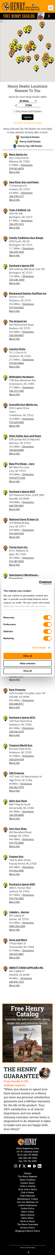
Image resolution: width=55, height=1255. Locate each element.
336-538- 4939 (16, 279)
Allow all (27, 656)
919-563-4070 (16, 168)
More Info (14, 172)
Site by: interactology (27, 1247)
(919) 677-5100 (17, 478)
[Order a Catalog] (27, 1033)
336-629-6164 (16, 759)
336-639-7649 (16, 252)
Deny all (27, 671)
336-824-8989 (16, 450)
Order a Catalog (27, 1186)
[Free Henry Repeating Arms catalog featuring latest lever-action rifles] (27, 16)
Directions (27, 165)
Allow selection (27, 663)
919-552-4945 (16, 870)
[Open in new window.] (15, 1166)
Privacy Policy (27, 1227)
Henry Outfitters (27, 1179)
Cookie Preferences (27, 1205)
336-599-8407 (16, 335)
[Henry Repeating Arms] (20, 6)
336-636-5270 (16, 731)
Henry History (27, 1214)
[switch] (47, 624)
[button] (49, 8)
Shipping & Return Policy (27, 1230)
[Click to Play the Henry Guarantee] (45, 1073)
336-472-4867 (16, 954)
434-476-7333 (16, 982)
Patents (27, 1173)
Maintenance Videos (27, 1198)
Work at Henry (27, 1221)
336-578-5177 (16, 196)
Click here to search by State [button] (27, 123)
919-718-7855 (16, 898)
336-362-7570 (16, 787)
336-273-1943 (16, 391)
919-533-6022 (16, 307)
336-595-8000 (16, 815)
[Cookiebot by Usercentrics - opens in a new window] (39, 583)
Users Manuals (27, 1195)
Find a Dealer (27, 1192)
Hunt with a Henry (27, 1189)
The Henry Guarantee (27, 1224)
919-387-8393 (16, 561)
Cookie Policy (27, 1208)
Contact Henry (27, 1183)
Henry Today (27, 1211)
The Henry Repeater (27, 1176)
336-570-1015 (16, 224)
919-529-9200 (16, 422)
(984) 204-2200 (17, 926)
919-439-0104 (16, 533)
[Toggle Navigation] (50, 7)
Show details (39, 647)
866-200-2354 (30, 1158)
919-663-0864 (16, 363)
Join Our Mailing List (27, 1202)
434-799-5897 (16, 505)
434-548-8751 (16, 704)
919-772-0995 (16, 843)
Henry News (27, 1218)
